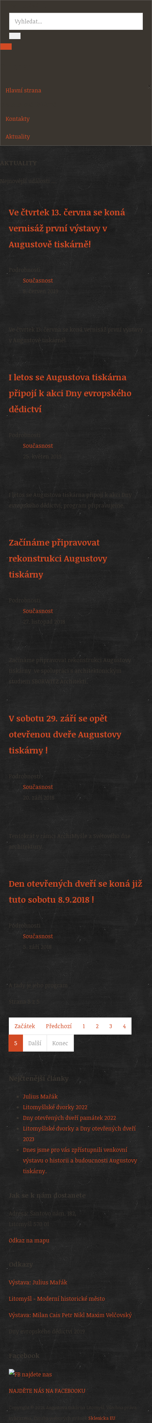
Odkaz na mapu (29, 1240)
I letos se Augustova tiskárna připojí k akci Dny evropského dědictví (70, 393)
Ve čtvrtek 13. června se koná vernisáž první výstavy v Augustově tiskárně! (67, 228)
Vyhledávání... (29, 6)
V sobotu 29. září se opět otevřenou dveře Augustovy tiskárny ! (65, 734)
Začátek (24, 1026)
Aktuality (18, 136)
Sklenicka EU (101, 1418)
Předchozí (59, 1026)
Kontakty (18, 119)
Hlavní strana (23, 90)
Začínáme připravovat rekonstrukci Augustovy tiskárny (58, 558)
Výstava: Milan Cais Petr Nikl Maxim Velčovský (70, 1315)
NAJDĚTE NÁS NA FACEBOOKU (47, 1391)
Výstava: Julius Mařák (38, 1282)
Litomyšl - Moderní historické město (57, 1299)
